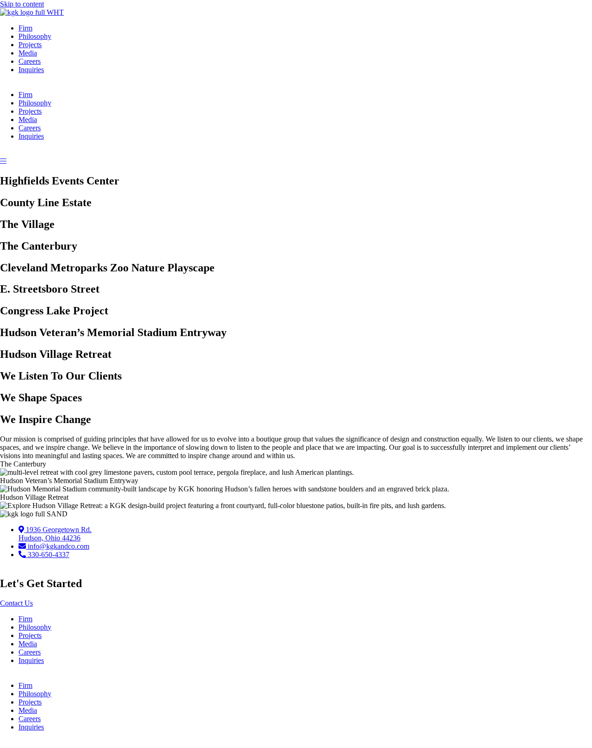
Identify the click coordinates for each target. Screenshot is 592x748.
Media (27, 53)
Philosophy (34, 36)
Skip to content (22, 4)
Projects (30, 45)
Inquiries (31, 70)
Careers (29, 61)
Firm (25, 28)
